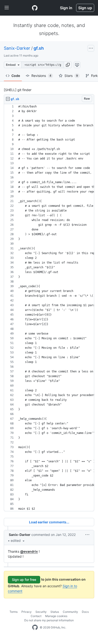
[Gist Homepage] (35, 8)
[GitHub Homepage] (35, 627)
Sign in (66, 7)
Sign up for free (24, 580)
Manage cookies (56, 616)
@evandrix (29, 551)
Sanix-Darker (17, 48)
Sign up (85, 7)
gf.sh (39, 48)
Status (54, 612)
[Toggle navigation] (7, 8)
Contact (36, 616)
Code (15, 76)
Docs (85, 612)
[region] (49, 307)
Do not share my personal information (49, 620)
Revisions (41, 76)
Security (41, 612)
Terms (14, 612)
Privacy (26, 612)
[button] (68, 65)
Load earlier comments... (49, 522)
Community (70, 612)
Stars (71, 76)
